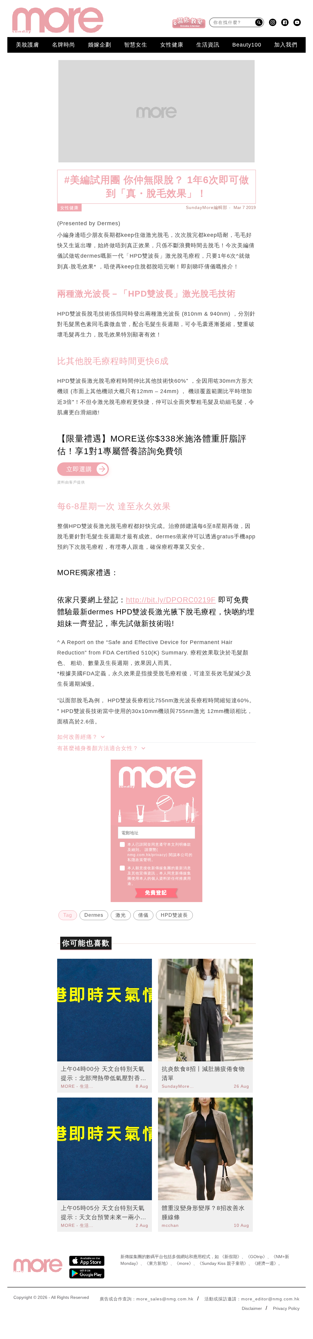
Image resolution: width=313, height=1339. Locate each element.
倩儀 (143, 915)
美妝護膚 (27, 45)
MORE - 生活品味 (78, 1086)
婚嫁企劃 (99, 45)
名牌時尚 (63, 45)
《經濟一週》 (265, 1263)
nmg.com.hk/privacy (146, 855)
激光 (121, 915)
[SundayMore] (57, 20)
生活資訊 (207, 45)
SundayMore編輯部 (206, 207)
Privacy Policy (286, 1308)
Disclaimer (252, 1308)
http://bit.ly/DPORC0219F (171, 600)
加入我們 (285, 45)
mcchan (170, 1225)
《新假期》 (230, 1256)
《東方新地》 (157, 1263)
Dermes (93, 915)
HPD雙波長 (174, 915)
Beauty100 (246, 45)
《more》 (184, 1263)
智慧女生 (135, 45)
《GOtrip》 (256, 1256)
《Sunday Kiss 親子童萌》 (222, 1263)
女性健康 (171, 45)
